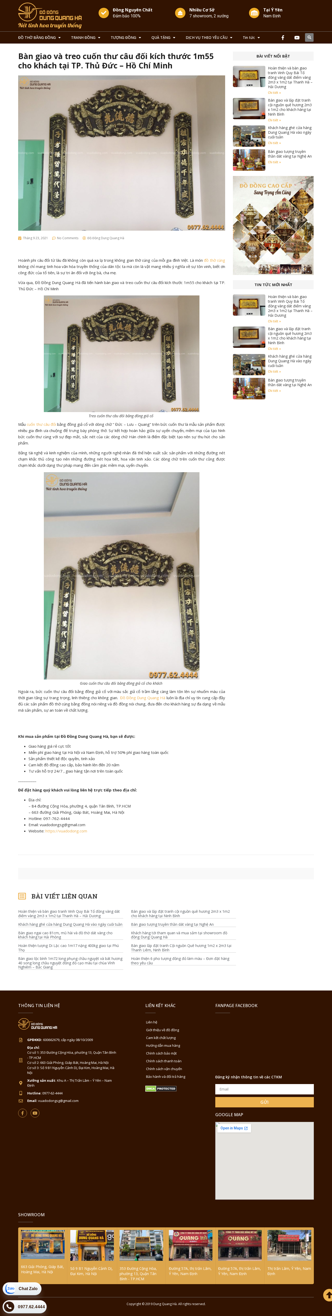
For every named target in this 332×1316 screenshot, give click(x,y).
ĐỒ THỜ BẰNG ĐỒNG (37, 37)
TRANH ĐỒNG (83, 37)
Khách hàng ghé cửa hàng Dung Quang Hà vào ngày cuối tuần (290, 132)
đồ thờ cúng (214, 260)
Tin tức (249, 37)
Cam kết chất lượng (161, 1037)
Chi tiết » (274, 92)
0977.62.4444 (31, 1307)
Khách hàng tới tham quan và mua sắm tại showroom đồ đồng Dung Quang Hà (179, 935)
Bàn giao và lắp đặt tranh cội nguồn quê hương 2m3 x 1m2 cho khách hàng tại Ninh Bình (290, 107)
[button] (309, 37)
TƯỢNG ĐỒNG (123, 37)
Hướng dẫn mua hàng (163, 1045)
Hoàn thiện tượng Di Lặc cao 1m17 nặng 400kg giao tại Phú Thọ (68, 948)
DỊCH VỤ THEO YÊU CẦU (206, 37)
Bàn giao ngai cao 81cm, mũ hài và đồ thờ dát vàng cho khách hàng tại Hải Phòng (65, 935)
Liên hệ (151, 1022)
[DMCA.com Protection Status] (161, 1090)
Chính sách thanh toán (164, 1061)
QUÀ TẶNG (160, 37)
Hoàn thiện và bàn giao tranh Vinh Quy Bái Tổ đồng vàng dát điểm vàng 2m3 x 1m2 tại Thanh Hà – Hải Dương (290, 77)
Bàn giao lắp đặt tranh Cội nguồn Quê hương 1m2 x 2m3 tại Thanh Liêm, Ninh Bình (181, 948)
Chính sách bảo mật (161, 1053)
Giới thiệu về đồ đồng (162, 1030)
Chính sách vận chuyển (164, 1068)
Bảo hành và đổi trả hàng (165, 1076)
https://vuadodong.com (66, 830)
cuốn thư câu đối (41, 424)
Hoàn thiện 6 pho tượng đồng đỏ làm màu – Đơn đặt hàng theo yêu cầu (180, 961)
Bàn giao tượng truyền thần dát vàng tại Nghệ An (290, 154)
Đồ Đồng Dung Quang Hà (142, 697)
